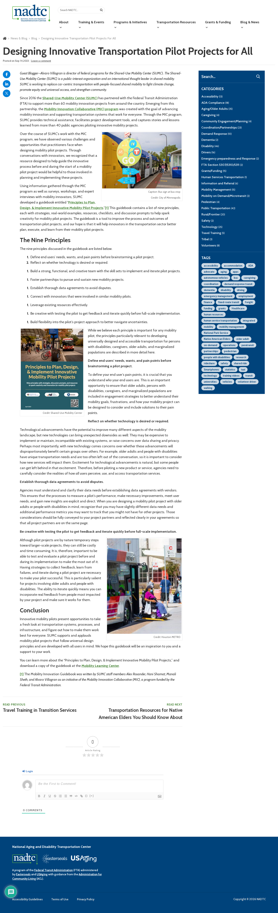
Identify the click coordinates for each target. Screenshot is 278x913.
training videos (231, 375)
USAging (42, 874)
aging (224, 271)
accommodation (233, 265)
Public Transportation (218, 208)
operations (229, 345)
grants (222, 308)
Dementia (209, 140)
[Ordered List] (60, 796)
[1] (107, 208)
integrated (249, 320)
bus (236, 277)
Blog (34, 38)
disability (226, 290)
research (241, 357)
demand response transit (238, 283)
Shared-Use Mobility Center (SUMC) (70, 98)
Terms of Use (59, 899)
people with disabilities (217, 357)
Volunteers (210, 245)
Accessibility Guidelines (27, 899)
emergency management (218, 296)
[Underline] (49, 796)
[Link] (81, 796)
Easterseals (23, 874)
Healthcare (238, 308)
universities (210, 381)
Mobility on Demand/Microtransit (225, 196)
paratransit (248, 345)
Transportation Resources (176, 22)
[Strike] (55, 796)
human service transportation (220, 320)
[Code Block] (76, 796)
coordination (211, 283)
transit (249, 375)
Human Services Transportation (224, 177)
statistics (230, 369)
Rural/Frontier (213, 214)
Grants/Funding (213, 171)
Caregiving (210, 115)
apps (235, 271)
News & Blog (19, 38)
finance (208, 302)
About (63, 22)
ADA (250, 265)
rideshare (209, 363)
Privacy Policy (85, 899)
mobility (208, 326)
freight (249, 302)
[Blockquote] (71, 796)
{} (86, 795)
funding (208, 308)
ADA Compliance (215, 102)
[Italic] (44, 796)
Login (29, 771)
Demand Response (216, 134)
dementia (209, 290)
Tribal (206, 239)
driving (241, 290)
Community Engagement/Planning (226, 121)
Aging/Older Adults (217, 109)
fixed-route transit (228, 302)
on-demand (210, 345)
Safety (207, 220)
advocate (209, 271)
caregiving (249, 277)
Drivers (208, 152)
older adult (242, 338)
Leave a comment (41, 60)
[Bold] (39, 796)
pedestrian (230, 351)
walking (208, 387)
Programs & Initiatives (130, 22)
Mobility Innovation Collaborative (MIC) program (81, 109)
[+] (92, 795)
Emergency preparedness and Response (230, 158)
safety (224, 363)
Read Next (140, 711)
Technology (211, 227)
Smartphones (211, 369)
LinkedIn (6, 84)
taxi (243, 369)
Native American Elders (217, 338)
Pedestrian (210, 202)
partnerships (211, 351)
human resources (213, 314)
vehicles (227, 381)
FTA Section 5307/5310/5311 (222, 165)
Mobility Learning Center (100, 666)
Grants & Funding (218, 22)
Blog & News (249, 22)
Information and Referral (219, 183)
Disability (210, 146)
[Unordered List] (65, 796)
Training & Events (91, 22)
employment (245, 296)
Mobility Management (218, 189)
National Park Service (216, 332)
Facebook (6, 74)
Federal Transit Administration (53, 870)
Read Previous (40, 708)
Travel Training (213, 233)
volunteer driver (247, 381)
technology (210, 375)
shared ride (240, 363)
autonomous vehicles (216, 277)
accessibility (211, 265)
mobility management (231, 326)
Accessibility (212, 96)
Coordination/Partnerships (221, 127)
